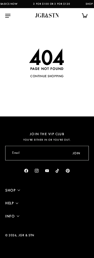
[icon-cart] (83, 15)
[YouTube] (47, 171)
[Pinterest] (68, 171)
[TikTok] (57, 171)
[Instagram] (36, 171)
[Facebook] (26, 171)
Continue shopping (47, 76)
